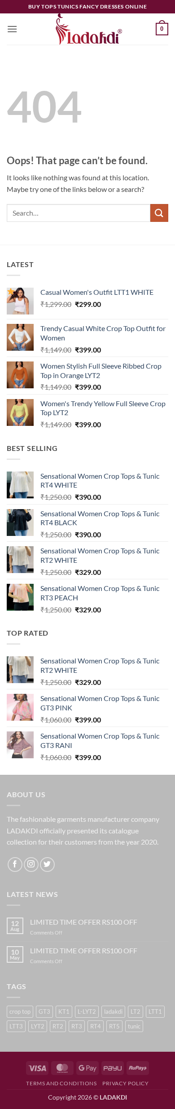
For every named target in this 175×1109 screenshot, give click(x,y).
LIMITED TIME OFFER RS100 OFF (83, 922)
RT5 (114, 1026)
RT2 (57, 1026)
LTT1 (155, 1011)
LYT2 (37, 1026)
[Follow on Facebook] (15, 864)
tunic (134, 1026)
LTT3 (16, 1026)
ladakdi (113, 1011)
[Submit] (159, 212)
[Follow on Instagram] (31, 864)
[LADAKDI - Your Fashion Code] (87, 29)
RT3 (76, 1026)
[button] (12, 29)
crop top (20, 1011)
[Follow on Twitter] (47, 864)
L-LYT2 (87, 1011)
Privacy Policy (125, 1083)
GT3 (44, 1011)
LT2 (135, 1011)
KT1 (64, 1011)
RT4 (95, 1026)
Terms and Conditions (61, 1083)
